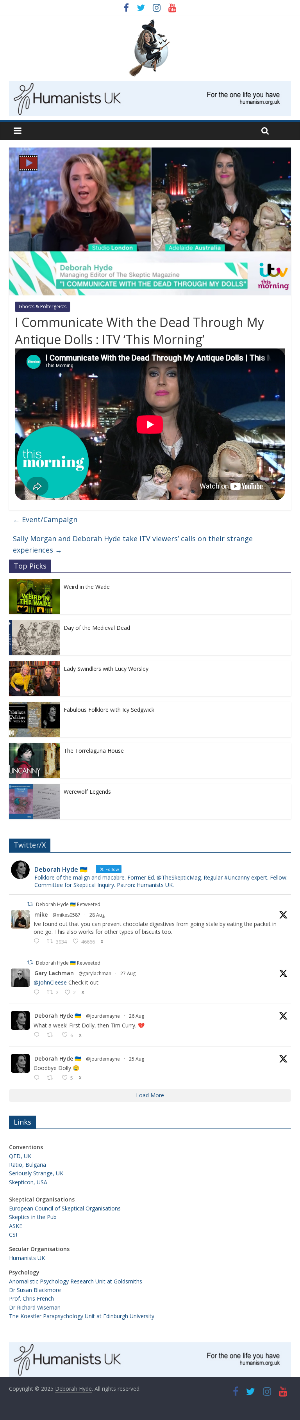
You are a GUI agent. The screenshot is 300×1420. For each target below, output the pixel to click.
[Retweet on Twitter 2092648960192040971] (52, 1035)
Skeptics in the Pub (33, 1217)
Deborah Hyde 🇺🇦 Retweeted (68, 904)
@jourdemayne (103, 1016)
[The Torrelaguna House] (34, 747)
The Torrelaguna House (94, 750)
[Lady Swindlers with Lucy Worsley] (34, 665)
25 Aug (136, 1059)
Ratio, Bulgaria (27, 1164)
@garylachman (95, 973)
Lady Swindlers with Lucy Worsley (106, 668)
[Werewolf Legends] (34, 788)
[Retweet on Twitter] (30, 904)
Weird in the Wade (87, 586)
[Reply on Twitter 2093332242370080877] (38, 942)
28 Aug (97, 915)
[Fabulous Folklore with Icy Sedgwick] (34, 706)
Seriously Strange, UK (36, 1173)
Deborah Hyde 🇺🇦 (57, 1015)
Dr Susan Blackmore (35, 1290)
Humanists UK (27, 1258)
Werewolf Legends (87, 791)
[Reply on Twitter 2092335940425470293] (38, 1078)
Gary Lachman (54, 973)
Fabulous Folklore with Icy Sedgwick (109, 709)
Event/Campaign (45, 519)
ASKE (15, 1226)
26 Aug (136, 1016)
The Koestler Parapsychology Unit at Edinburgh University (81, 1316)
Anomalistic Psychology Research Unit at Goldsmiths (75, 1281)
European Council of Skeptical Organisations (65, 1208)
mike (41, 914)
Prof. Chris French (31, 1298)
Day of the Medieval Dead (97, 627)
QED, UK (20, 1156)
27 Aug (128, 973)
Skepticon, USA (28, 1182)
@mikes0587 (66, 915)
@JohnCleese (50, 982)
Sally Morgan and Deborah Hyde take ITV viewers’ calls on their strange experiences (133, 544)
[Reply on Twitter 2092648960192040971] (38, 1035)
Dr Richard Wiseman (35, 1307)
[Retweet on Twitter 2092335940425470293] (52, 1078)
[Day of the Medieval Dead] (34, 624)
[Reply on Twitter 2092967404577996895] (38, 993)
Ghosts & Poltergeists (42, 306)
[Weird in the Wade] (34, 583)
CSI (13, 1234)
